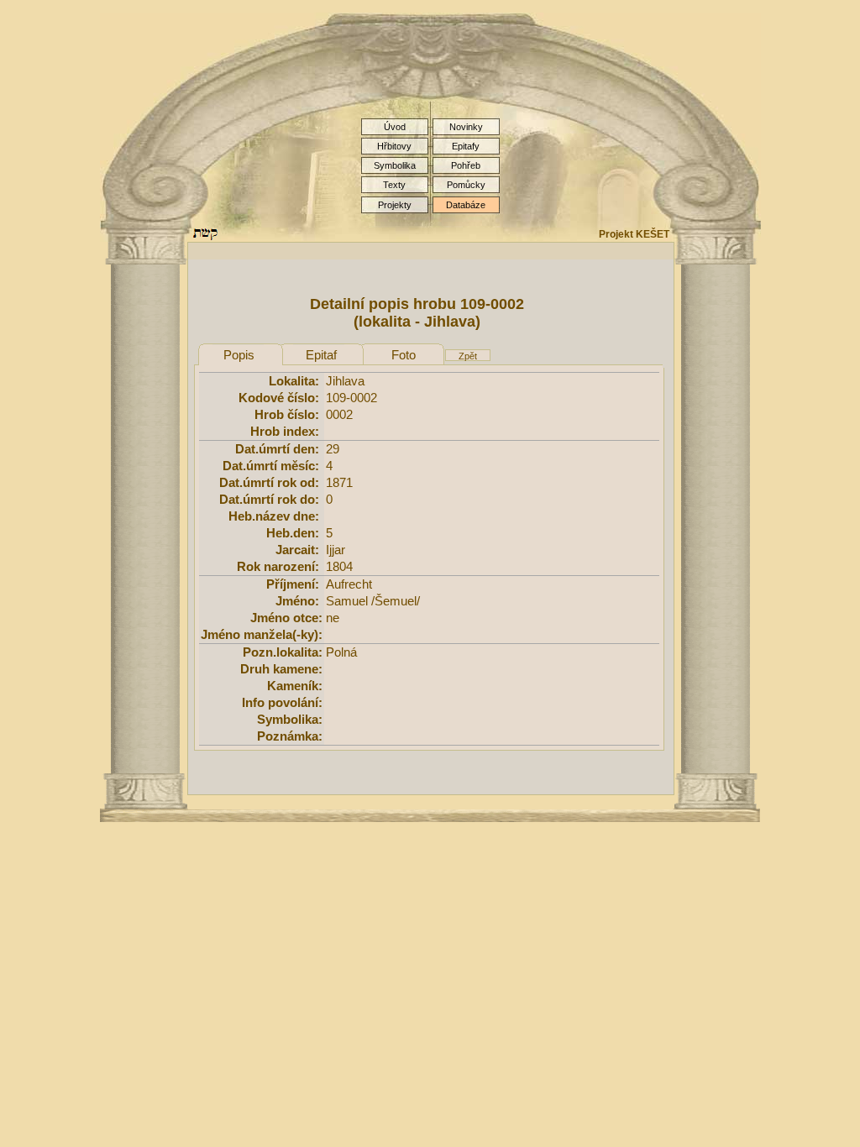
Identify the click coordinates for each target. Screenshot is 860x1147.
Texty (394, 185)
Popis (238, 355)
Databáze (465, 205)
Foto (403, 355)
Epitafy (466, 146)
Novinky (466, 127)
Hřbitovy (394, 146)
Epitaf (321, 355)
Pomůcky (466, 185)
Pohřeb (465, 165)
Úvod (395, 127)
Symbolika (395, 165)
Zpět (468, 356)
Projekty (395, 205)
